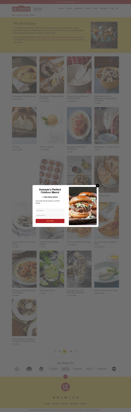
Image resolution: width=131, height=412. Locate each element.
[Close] (97, 185)
